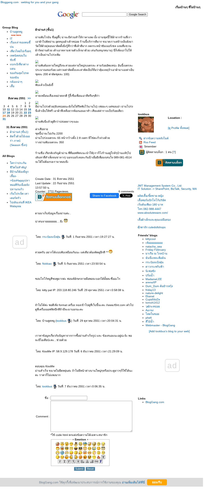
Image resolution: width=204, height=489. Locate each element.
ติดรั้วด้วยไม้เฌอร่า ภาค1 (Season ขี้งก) (20, 141)
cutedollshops (152, 227)
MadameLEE (154, 279)
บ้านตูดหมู (16, 31)
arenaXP (151, 282)
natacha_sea (154, 246)
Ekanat (150, 296)
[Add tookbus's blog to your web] (169, 331)
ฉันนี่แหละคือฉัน (156, 257)
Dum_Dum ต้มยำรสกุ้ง (159, 286)
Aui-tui (149, 310)
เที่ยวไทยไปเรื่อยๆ (20, 51)
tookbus (62, 320)
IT (11, 38)
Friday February (156, 249)
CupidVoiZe (153, 299)
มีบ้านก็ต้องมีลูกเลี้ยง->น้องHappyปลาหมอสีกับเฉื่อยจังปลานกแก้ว (20, 180)
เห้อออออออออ (154, 242)
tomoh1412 (153, 302)
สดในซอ (152, 314)
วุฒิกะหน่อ (153, 306)
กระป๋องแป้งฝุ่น (51, 236)
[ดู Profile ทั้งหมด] (178, 128)
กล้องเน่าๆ (16, 81)
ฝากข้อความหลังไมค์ (156, 138)
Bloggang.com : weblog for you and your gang (29, 2)
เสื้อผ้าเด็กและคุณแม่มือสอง (154, 219)
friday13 (151, 289)
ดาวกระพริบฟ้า (155, 266)
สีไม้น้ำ (150, 321)
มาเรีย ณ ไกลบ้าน (156, 253)
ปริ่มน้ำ (150, 275)
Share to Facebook (104, 195)
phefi (149, 317)
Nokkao (47, 263)
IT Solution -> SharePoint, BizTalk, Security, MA (167, 187)
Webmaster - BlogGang (160, 325)
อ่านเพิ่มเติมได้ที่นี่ (133, 482)
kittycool (151, 239)
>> (29, 98)
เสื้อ (12, 86)
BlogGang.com (155, 402)
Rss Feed (150, 142)
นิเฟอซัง (150, 271)
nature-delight (154, 293)
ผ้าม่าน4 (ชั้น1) (19, 131)
